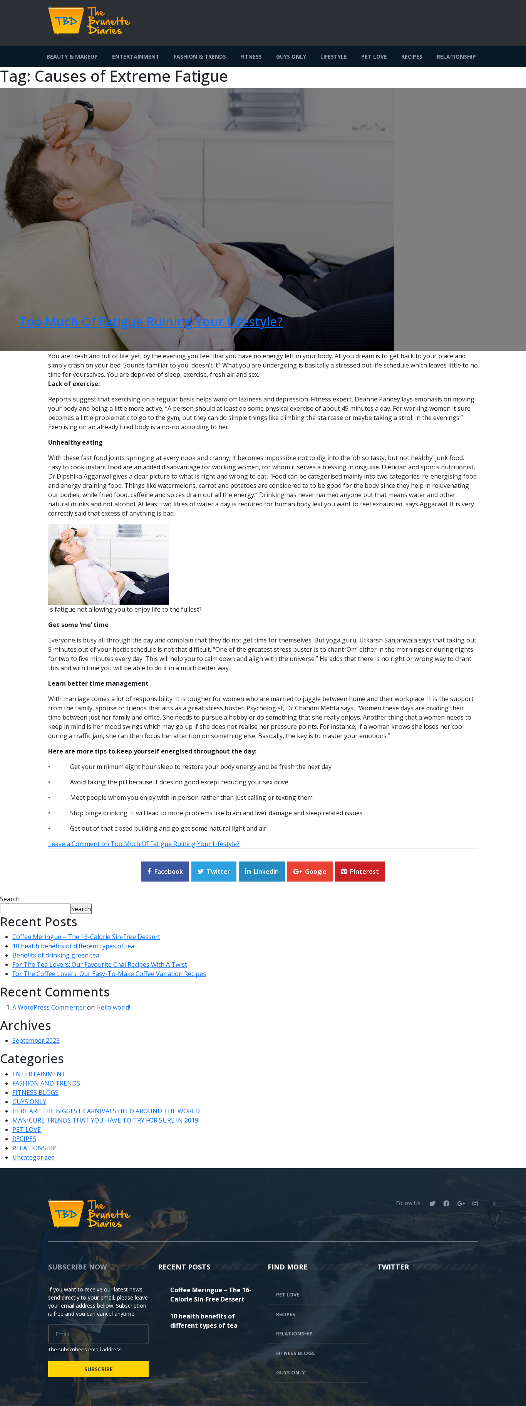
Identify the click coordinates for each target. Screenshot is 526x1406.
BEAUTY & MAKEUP (72, 56)
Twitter (218, 871)
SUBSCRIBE (98, 1369)
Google (316, 871)
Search (10, 899)
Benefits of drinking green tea (55, 955)
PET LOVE (374, 56)
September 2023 (36, 1040)
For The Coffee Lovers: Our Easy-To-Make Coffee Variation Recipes (109, 973)
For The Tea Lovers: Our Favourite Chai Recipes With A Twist (99, 964)
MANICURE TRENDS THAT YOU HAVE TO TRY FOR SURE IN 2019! (105, 1120)
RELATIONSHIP (456, 56)
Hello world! (113, 1007)
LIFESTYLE (333, 56)
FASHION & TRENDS (200, 56)
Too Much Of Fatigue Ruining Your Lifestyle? (151, 321)
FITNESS (251, 56)
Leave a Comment (144, 844)
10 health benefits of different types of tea (73, 946)
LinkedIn (266, 871)
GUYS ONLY (291, 56)
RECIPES (411, 56)
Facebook (168, 871)
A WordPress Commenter (48, 1007)
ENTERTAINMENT (135, 56)
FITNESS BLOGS (35, 1092)
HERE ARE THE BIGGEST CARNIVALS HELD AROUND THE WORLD (106, 1111)
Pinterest (364, 871)
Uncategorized (33, 1157)
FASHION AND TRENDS (46, 1083)
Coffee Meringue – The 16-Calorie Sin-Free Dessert (86, 936)
